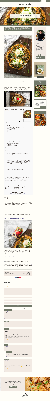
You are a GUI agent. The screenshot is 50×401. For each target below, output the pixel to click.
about (39, 394)
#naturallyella (24, 193)
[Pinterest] (20, 277)
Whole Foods (12, 89)
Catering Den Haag (7, 310)
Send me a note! (13, 386)
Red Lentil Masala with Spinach (9, 257)
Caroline (5, 321)
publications (8, 397)
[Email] (18, 277)
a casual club (9, 394)
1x (19, 121)
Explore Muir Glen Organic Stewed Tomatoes (14, 218)
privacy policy (41, 397)
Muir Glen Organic (28, 264)
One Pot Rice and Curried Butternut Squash (11, 256)
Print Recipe (21, 33)
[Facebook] (16, 277)
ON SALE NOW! (40, 77)
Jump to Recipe (15, 33)
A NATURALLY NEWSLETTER (40, 57)
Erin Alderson (8, 351)
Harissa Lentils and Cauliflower (9, 258)
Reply (5, 318)
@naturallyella (13, 193)
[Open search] (40, 1)
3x (22, 121)
